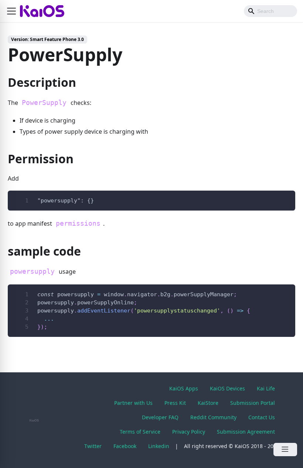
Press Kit (175, 402)
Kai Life (266, 388)
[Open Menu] (285, 449)
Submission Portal (252, 402)
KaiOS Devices (227, 388)
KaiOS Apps (183, 388)
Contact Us (261, 417)
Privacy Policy (188, 431)
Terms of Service (140, 431)
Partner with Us (133, 402)
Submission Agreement (246, 431)
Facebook (124, 446)
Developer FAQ (160, 417)
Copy (283, 199)
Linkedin (158, 446)
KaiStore (208, 402)
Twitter (93, 446)
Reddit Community (213, 417)
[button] (11, 11)
